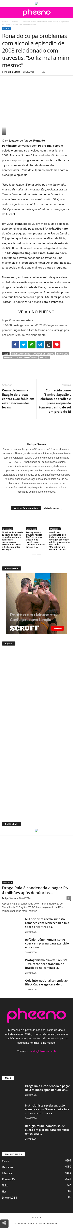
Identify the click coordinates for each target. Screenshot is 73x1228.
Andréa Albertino (21, 353)
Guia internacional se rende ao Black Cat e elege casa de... (46, 982)
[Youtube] (49, 1059)
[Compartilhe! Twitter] (23, 344)
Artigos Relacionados (26, 507)
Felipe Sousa (13, 71)
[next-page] (39, 556)
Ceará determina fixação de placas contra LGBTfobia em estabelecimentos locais (18, 398)
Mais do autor (51, 507)
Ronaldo (8, 357)
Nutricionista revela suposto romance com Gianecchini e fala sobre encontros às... (47, 923)
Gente (15, 21)
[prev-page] (34, 556)
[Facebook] (6, 82)
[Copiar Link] (48, 344)
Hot (4, 1191)
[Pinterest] (25, 82)
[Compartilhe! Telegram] (40, 344)
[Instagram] (34, 497)
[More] (43, 82)
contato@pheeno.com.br (42, 1051)
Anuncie (36, 1217)
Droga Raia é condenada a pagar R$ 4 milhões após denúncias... (35, 890)
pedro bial (62, 353)
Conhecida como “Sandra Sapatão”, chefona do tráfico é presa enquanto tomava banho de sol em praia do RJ (55, 401)
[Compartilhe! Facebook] (15, 344)
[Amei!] (56, 344)
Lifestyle (7, 1173)
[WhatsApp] (34, 82)
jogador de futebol (44, 353)
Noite (5, 1185)
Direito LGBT (9, 1197)
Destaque (7, 528)
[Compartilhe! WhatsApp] (31, 344)
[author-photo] (36, 430)
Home (5, 21)
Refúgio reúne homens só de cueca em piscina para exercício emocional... (47, 943)
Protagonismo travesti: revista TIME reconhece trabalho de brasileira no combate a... (46, 964)
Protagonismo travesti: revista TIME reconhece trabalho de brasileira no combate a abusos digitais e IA (35, 539)
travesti (44, 357)
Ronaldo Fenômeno (26, 357)
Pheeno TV (8, 1179)
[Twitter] (15, 82)
